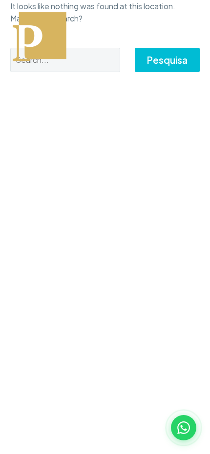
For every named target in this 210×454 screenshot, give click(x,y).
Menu (193, 36)
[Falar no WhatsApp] (183, 427)
